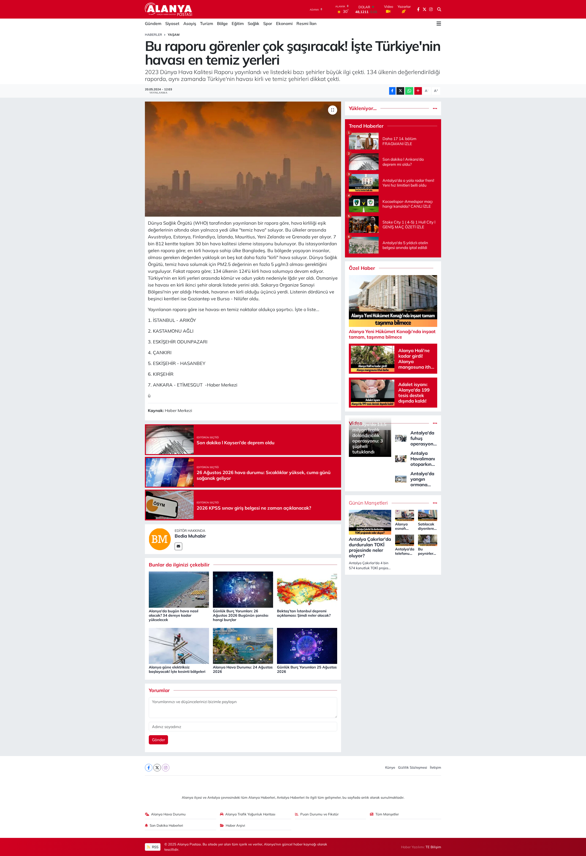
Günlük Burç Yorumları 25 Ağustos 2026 (307, 669)
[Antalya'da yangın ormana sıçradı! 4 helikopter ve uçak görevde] (401, 478)
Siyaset (172, 23)
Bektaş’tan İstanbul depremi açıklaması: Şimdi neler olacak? (304, 613)
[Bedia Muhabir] (160, 538)
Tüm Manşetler (387, 814)
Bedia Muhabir (190, 536)
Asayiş (189, 23)
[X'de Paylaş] (400, 91)
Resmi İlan (306, 23)
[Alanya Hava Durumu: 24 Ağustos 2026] (243, 645)
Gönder (158, 739)
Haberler (153, 35)
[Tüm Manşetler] (435, 502)
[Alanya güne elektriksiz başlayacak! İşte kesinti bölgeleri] (179, 645)
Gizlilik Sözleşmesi (412, 767)
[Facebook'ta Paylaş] (392, 91)
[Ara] (439, 9)
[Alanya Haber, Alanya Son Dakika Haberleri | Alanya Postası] (169, 9)
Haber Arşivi (235, 825)
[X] (157, 767)
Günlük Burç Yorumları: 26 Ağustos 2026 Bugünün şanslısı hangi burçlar (240, 615)
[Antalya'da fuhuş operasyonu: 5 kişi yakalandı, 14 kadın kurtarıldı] (401, 437)
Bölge (222, 23)
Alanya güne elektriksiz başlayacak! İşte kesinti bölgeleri (177, 669)
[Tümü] (435, 108)
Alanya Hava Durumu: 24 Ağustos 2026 (243, 669)
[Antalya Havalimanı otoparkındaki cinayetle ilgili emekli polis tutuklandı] (401, 458)
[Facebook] (148, 767)
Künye (390, 767)
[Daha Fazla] (418, 91)
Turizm (206, 23)
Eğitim (238, 23)
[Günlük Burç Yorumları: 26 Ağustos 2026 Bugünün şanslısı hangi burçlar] (243, 589)
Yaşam (173, 35)
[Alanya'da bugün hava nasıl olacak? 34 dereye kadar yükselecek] (179, 589)
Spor (267, 23)
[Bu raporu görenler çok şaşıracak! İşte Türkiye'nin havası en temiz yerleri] (243, 159)
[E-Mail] (178, 546)
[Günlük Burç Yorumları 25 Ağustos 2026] (307, 645)
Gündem (153, 23)
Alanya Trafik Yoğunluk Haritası (250, 814)
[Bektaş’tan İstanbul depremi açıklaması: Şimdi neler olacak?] (307, 589)
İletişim (435, 767)
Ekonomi (284, 23)
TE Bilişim (433, 847)
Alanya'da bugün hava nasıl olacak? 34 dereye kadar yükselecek (173, 615)
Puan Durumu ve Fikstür (319, 814)
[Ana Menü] (439, 24)
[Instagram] (165, 767)
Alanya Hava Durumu (168, 814)
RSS (154, 847)
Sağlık (253, 23)
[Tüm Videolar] (435, 423)
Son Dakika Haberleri (166, 825)
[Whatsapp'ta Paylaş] (409, 91)
